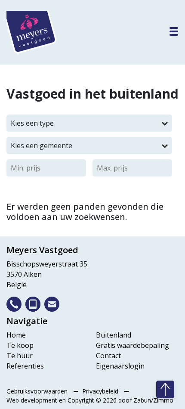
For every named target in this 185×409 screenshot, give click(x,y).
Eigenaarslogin (120, 366)
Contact (108, 355)
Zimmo (163, 400)
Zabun (142, 400)
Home (16, 335)
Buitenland (113, 335)
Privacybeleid (101, 391)
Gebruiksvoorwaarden (37, 391)
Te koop (20, 345)
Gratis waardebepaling (132, 345)
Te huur (19, 355)
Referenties (25, 366)
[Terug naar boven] (165, 389)
